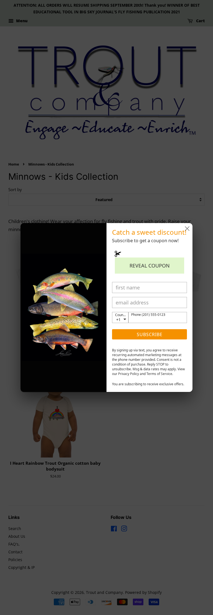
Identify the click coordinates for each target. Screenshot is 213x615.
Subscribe (150, 334)
